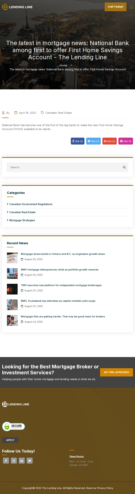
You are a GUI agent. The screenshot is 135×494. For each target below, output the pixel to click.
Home (64, 65)
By (7, 112)
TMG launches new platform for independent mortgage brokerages (61, 285)
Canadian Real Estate (59, 112)
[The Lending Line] (17, 6)
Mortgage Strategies (22, 220)
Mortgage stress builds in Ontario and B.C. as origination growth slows (63, 253)
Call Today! (115, 6)
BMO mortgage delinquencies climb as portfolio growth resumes (59, 269)
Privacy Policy (105, 488)
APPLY (10, 440)
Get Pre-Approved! (116, 372)
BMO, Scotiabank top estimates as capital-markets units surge (58, 300)
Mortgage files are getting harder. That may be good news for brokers (63, 316)
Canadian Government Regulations (30, 204)
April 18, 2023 (27, 112)
